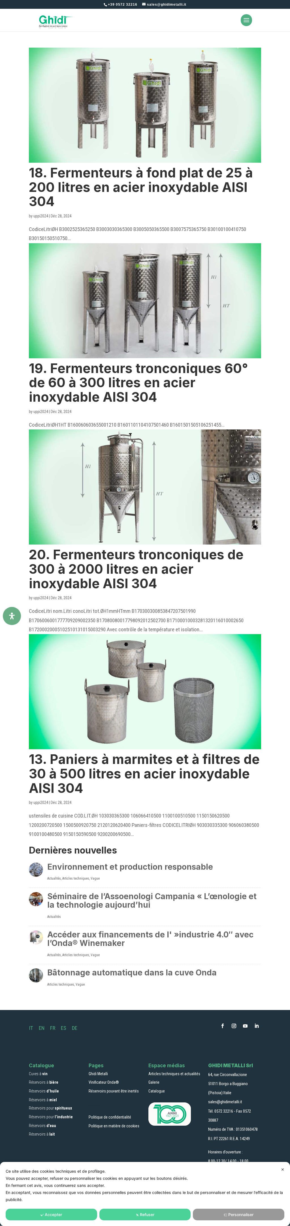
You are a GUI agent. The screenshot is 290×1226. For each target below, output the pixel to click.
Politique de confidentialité (110, 1117)
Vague (95, 878)
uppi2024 (40, 216)
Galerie (153, 1082)
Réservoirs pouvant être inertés (114, 1091)
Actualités (54, 878)
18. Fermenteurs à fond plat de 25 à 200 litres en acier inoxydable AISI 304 (141, 187)
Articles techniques (75, 878)
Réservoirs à (43, 1082)
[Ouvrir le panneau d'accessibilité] (12, 616)
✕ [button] (282, 1169)
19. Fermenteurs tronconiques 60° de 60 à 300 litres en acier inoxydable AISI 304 (138, 382)
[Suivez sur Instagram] (233, 1025)
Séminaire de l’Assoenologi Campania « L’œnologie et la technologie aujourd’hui (152, 901)
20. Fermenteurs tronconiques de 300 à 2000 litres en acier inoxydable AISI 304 (136, 569)
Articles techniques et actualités (174, 1074)
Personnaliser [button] (240, 1214)
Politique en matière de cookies (114, 1126)
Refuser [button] (147, 1214)
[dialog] (145, 1194)
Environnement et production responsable (130, 867)
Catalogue (156, 1091)
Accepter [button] (53, 1214)
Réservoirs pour (50, 1108)
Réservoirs (44, 1091)
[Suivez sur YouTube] (245, 1025)
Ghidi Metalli (98, 1074)
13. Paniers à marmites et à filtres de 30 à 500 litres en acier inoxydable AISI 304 (144, 773)
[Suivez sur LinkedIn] (256, 1025)
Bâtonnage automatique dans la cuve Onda (132, 972)
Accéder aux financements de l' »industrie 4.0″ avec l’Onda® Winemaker (150, 939)
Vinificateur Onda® (104, 1082)
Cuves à (38, 1074)
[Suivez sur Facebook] (222, 1025)
